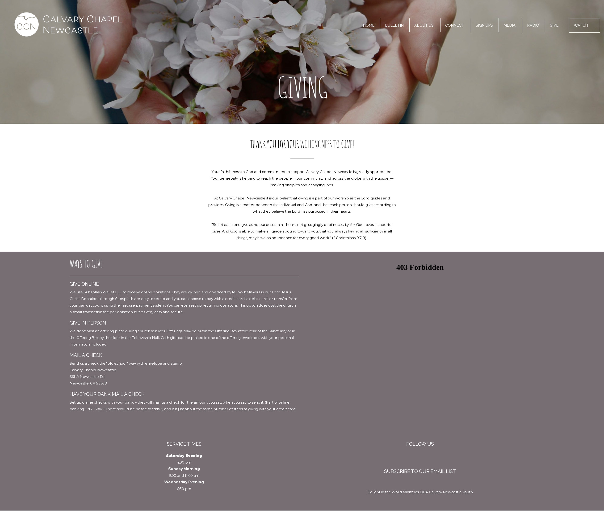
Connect (455, 25)
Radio (533, 25)
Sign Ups (484, 25)
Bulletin (394, 25)
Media (509, 25)
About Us (424, 25)
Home (368, 25)
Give (554, 25)
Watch (581, 25)
